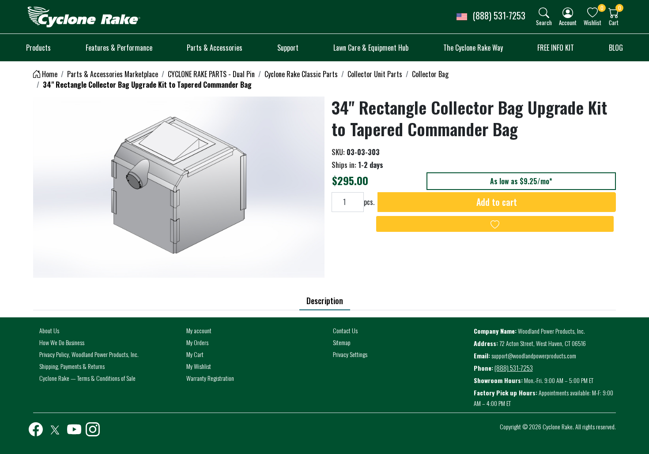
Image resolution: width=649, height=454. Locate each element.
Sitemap (342, 342)
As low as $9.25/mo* (521, 181)
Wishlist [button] (592, 22)
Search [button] (544, 22)
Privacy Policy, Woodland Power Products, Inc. (89, 354)
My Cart (195, 354)
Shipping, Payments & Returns (72, 366)
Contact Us (345, 330)
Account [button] (568, 22)
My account (198, 330)
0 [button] (602, 7)
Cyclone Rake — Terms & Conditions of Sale (87, 378)
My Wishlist (198, 366)
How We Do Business (61, 342)
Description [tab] (324, 300)
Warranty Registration (210, 378)
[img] (544, 12)
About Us (49, 330)
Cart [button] (614, 22)
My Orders (197, 342)
